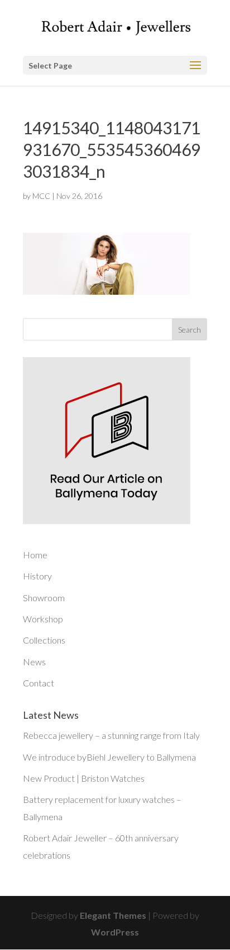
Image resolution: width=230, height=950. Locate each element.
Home (35, 554)
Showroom (44, 597)
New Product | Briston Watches (84, 778)
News (34, 661)
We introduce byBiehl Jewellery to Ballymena (109, 757)
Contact (38, 683)
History (37, 576)
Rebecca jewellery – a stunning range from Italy (111, 735)
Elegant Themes (113, 915)
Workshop (43, 618)
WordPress (115, 932)
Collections (44, 640)
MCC (41, 196)
